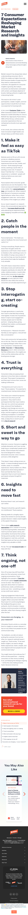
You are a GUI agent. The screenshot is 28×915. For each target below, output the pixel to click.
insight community (20, 581)
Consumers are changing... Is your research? (14, 742)
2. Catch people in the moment (10, 726)
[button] (24, 794)
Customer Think (15, 110)
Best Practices (6, 9)
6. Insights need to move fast (10, 736)
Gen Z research (10, 421)
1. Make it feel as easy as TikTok (10, 723)
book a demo (14, 711)
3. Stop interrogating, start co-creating (12, 728)
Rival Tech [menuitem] (4, 862)
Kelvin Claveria (10, 58)
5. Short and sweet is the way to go (11, 734)
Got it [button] (14, 912)
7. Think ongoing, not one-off (9, 739)
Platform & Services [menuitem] (6, 847)
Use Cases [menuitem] (4, 853)
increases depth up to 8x (16, 208)
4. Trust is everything (8, 731)
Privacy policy (14, 898)
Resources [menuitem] (4, 859)
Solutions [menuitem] (4, 850)
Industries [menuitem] (4, 856)
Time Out (9, 348)
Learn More (14, 886)
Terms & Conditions (14, 900)
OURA (3, 348)
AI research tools (18, 547)
